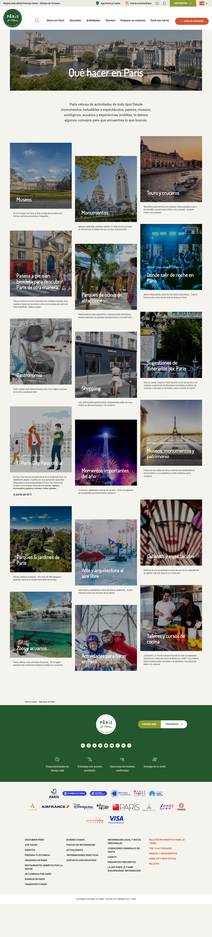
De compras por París (38, 874)
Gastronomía (29, 374)
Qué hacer (31, 845)
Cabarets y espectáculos (170, 556)
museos (55, 485)
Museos (24, 199)
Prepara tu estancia (37, 855)
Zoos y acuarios (32, 648)
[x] (129, 745)
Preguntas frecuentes (122, 862)
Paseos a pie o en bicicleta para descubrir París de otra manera (40, 281)
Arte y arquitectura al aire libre (103, 573)
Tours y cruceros (163, 192)
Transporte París (36, 884)
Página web (149, 724)
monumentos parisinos (23, 488)
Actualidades (74, 850)
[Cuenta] (164, 3)
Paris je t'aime (31, 702)
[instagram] (89, 745)
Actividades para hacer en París (104, 658)
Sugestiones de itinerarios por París (166, 365)
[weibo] (123, 745)
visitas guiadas (49, 488)
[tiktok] (100, 745)
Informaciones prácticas (82, 855)
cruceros (38, 488)
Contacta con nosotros (81, 860)
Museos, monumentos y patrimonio (170, 453)
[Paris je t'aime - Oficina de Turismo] (12, 18)
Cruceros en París (36, 860)
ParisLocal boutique (141, 3)
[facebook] (83, 745)
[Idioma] (204, 3)
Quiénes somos (75, 839)
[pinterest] (106, 745)
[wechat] (112, 745)
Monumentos (95, 212)
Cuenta (112, 857)
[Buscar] (37, 21)
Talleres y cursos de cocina (166, 638)
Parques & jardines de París (38, 559)
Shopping (91, 388)
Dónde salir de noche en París (170, 277)
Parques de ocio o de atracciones (102, 297)
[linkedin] (94, 745)
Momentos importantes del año (105, 473)
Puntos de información (80, 845)
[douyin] (118, 745)
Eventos (30, 850)
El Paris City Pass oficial (40, 462)
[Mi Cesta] (157, 3)
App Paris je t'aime (110, 3)
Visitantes (172, 724)
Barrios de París (35, 879)
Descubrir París (34, 839)
